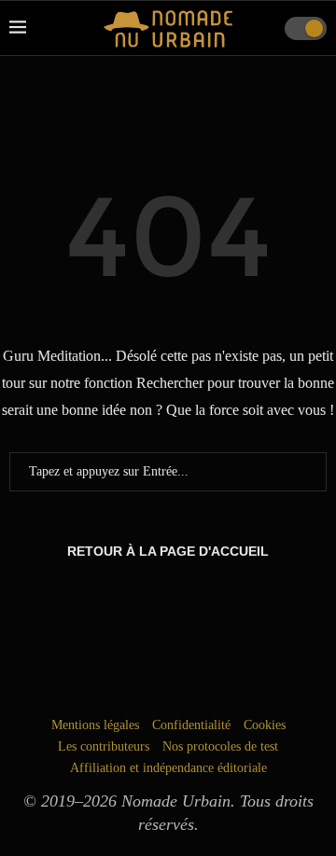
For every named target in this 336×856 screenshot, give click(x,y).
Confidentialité (191, 725)
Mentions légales (95, 725)
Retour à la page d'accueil (168, 551)
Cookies (265, 725)
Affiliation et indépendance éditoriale (168, 768)
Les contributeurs (103, 746)
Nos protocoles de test (220, 746)
